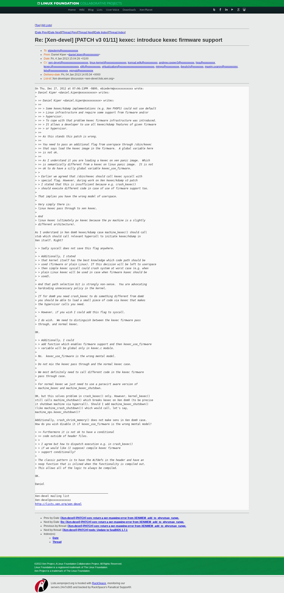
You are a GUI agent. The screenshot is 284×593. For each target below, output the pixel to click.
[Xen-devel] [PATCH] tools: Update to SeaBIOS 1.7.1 (95, 530)
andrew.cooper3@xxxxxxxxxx (176, 62)
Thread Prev (69, 32)
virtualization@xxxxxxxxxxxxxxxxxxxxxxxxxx (128, 66)
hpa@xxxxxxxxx (205, 62)
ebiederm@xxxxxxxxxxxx (63, 50)
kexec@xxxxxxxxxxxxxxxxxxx (61, 66)
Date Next (55, 32)
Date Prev (41, 32)
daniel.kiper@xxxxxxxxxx (84, 54)
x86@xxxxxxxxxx (90, 66)
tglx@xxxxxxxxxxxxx (56, 70)
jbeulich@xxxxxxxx (192, 66)
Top (38, 25)
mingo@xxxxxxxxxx (167, 66)
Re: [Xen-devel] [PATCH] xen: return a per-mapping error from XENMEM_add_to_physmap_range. (122, 522)
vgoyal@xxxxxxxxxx (81, 70)
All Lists (46, 25)
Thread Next (85, 32)
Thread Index (117, 32)
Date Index (101, 32)
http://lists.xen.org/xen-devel (58, 504)
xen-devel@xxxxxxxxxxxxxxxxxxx (68, 62)
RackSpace (99, 583)
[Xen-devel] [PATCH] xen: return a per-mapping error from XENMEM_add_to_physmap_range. (120, 518)
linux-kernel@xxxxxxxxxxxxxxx (108, 62)
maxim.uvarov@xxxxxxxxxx (221, 66)
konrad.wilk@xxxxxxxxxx (143, 62)
